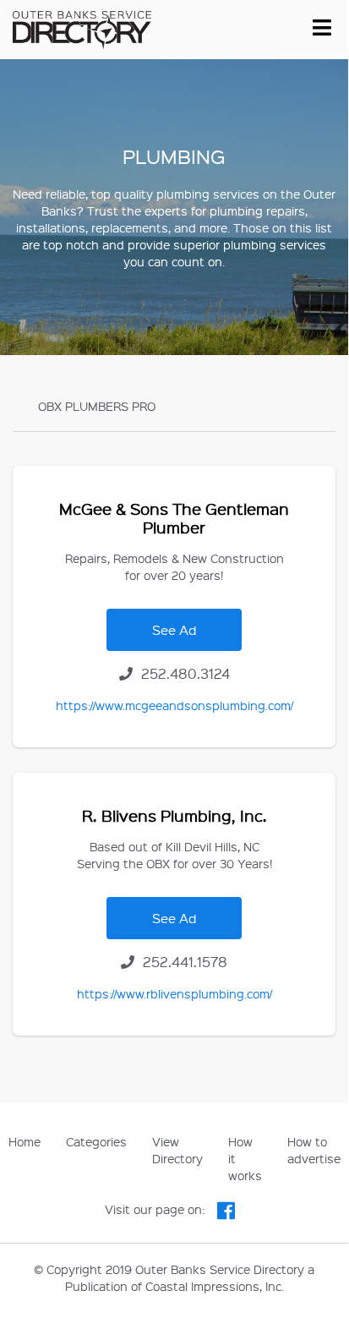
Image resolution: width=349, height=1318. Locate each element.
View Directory (177, 1150)
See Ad (174, 629)
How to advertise (314, 1150)
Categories (96, 1141)
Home (24, 1141)
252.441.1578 (183, 962)
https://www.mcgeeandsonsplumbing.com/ (174, 705)
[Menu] (322, 25)
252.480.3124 (184, 673)
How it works (245, 1158)
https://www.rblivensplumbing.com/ (174, 993)
